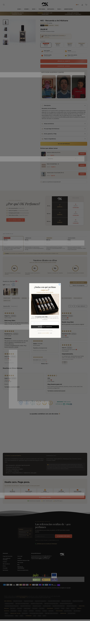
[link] (45, 304)
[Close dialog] (59, 284)
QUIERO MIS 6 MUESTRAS (45, 326)
